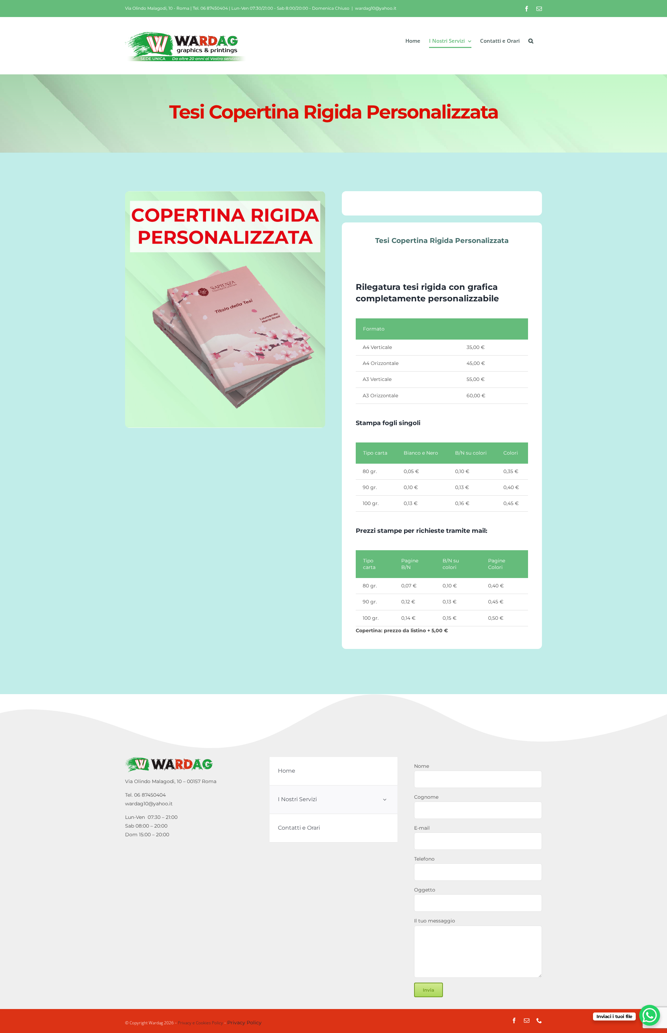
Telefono (424, 859)
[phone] (539, 1020)
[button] (530, 40)
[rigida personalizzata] (225, 309)
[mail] (526, 1020)
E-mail (422, 828)
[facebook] (514, 1020)
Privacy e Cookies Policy (200, 1023)
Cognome (426, 797)
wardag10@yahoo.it (375, 8)
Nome (421, 766)
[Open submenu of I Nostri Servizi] (384, 800)
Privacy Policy (244, 1022)
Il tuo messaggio (434, 921)
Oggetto (424, 890)
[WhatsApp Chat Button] (649, 1015)
